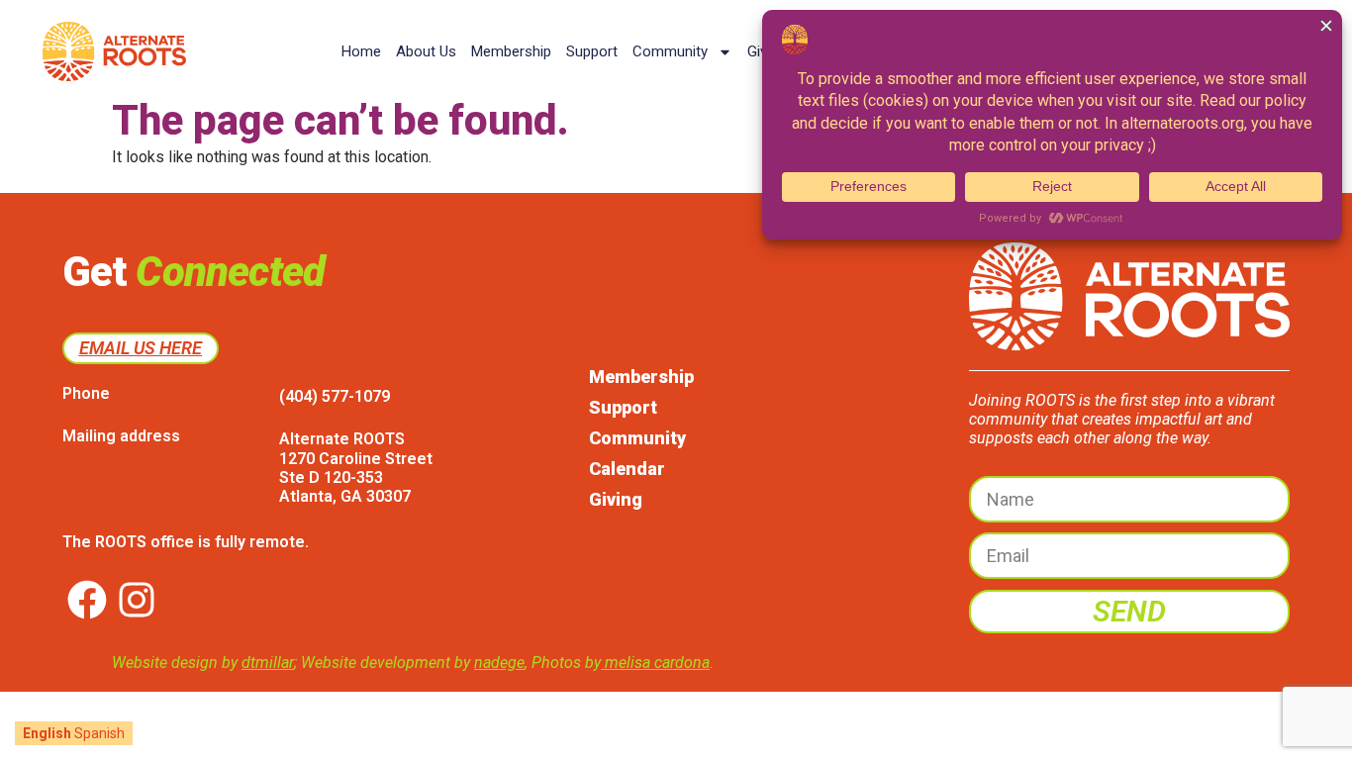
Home (361, 51)
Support (592, 51)
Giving (615, 499)
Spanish (99, 733)
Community (670, 51)
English (47, 733)
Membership (511, 51)
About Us (426, 51)
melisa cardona (655, 662)
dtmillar (267, 662)
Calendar (627, 468)
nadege (499, 662)
